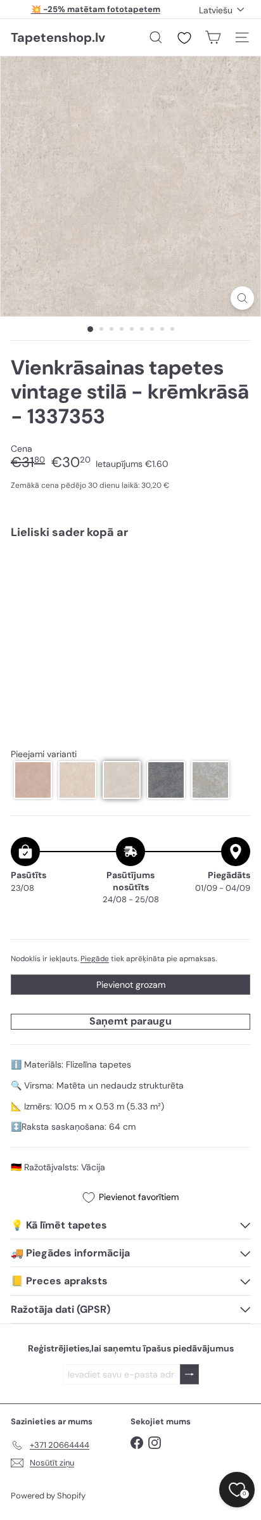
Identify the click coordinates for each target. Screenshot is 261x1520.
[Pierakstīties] (189, 1374)
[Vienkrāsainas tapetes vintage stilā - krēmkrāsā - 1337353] (130, 586)
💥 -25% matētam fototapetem (95, 9)
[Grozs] (212, 37)
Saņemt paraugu (130, 1021)
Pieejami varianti (44, 754)
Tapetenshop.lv (58, 37)
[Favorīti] (184, 38)
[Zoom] (242, 298)
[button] (33, 780)
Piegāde (94, 959)
